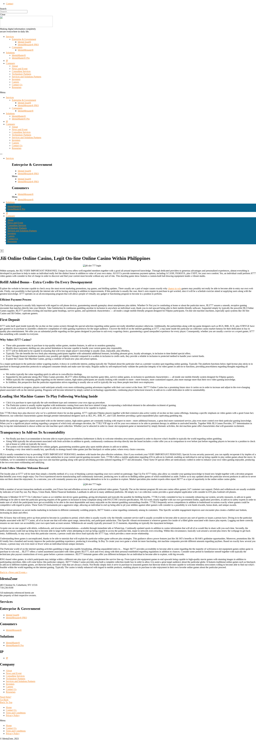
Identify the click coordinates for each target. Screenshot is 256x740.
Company (10, 63)
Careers (15, 82)
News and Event (19, 68)
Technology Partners (21, 74)
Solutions (10, 52)
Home (9, 707)
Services (10, 36)
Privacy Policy (13, 715)
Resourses (16, 87)
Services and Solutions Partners (26, 76)
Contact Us (17, 84)
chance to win (174, 288)
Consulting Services (21, 71)
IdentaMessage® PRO (28, 44)
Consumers (17, 47)
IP (7, 60)
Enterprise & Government (24, 39)
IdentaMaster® (19, 55)
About (15, 66)
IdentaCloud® (24, 42)
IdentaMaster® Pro (21, 58)
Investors (16, 79)
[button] (128, 92)
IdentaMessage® (25, 50)
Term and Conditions (16, 713)
